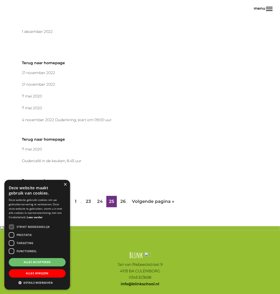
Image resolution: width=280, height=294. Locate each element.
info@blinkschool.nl (140, 284)
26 (124, 201)
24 (101, 201)
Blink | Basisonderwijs (12, 4)
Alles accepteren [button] (37, 262)
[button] (37, 282)
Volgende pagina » (153, 202)
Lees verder (34, 217)
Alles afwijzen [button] (37, 273)
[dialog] (37, 235)
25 (113, 201)
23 (90, 201)
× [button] (65, 184)
